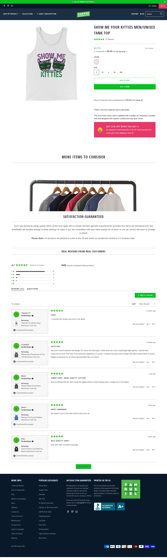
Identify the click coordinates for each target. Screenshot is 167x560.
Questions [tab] (32, 289)
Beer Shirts (42, 538)
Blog (142, 14)
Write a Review (148, 296)
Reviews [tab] (17, 289)
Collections (27, 14)
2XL (121, 72)
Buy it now (124, 87)
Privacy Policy (16, 525)
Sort (134, 304)
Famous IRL (21, 546)
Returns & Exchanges (18, 499)
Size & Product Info (18, 490)
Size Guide (149, 48)
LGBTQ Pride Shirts (45, 512)
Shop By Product (10, 14)
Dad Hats (42, 494)
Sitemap (14, 538)
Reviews (135, 14)
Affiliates (14, 507)
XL (115, 72)
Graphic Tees (43, 490)
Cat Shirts (42, 521)
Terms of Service (17, 516)
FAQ (12, 494)
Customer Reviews (17, 486)
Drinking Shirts (44, 529)
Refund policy (16, 521)
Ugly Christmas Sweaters (47, 534)
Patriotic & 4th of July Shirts (48, 507)
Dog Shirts (42, 525)
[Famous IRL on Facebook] (4, 6)
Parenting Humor (44, 516)
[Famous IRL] (83, 14)
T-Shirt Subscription (46, 14)
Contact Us (15, 512)
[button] (125, 39)
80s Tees (42, 499)
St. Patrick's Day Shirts (46, 503)
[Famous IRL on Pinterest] (8, 6)
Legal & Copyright (17, 529)
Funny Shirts (43, 486)
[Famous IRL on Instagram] (12, 6)
